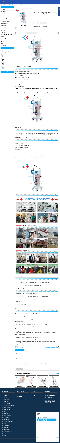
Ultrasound (3, 9)
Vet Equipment (3, 11)
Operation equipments (5, 27)
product (4, 4)
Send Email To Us (37, 26)
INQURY (18, 396)
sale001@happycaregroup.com (51, 395)
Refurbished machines (5, 41)
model (2, 43)
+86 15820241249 (49, 397)
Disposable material (4, 30)
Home (2, 4)
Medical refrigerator (4, 38)
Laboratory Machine (4, 13)
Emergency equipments (7, 415)
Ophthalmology (6, 427)
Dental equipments (4, 32)
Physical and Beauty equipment (6, 34)
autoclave (2, 36)
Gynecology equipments (5, 21)
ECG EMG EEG (4, 25)
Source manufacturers (9, 4)
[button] (58, 373)
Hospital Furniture (6, 401)
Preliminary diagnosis (4, 23)
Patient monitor (3, 45)
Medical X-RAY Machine (5, 16)
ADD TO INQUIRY (43, 23)
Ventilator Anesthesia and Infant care (6, 19)
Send (57, 437)
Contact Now (44, 26)
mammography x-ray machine (8, 431)
